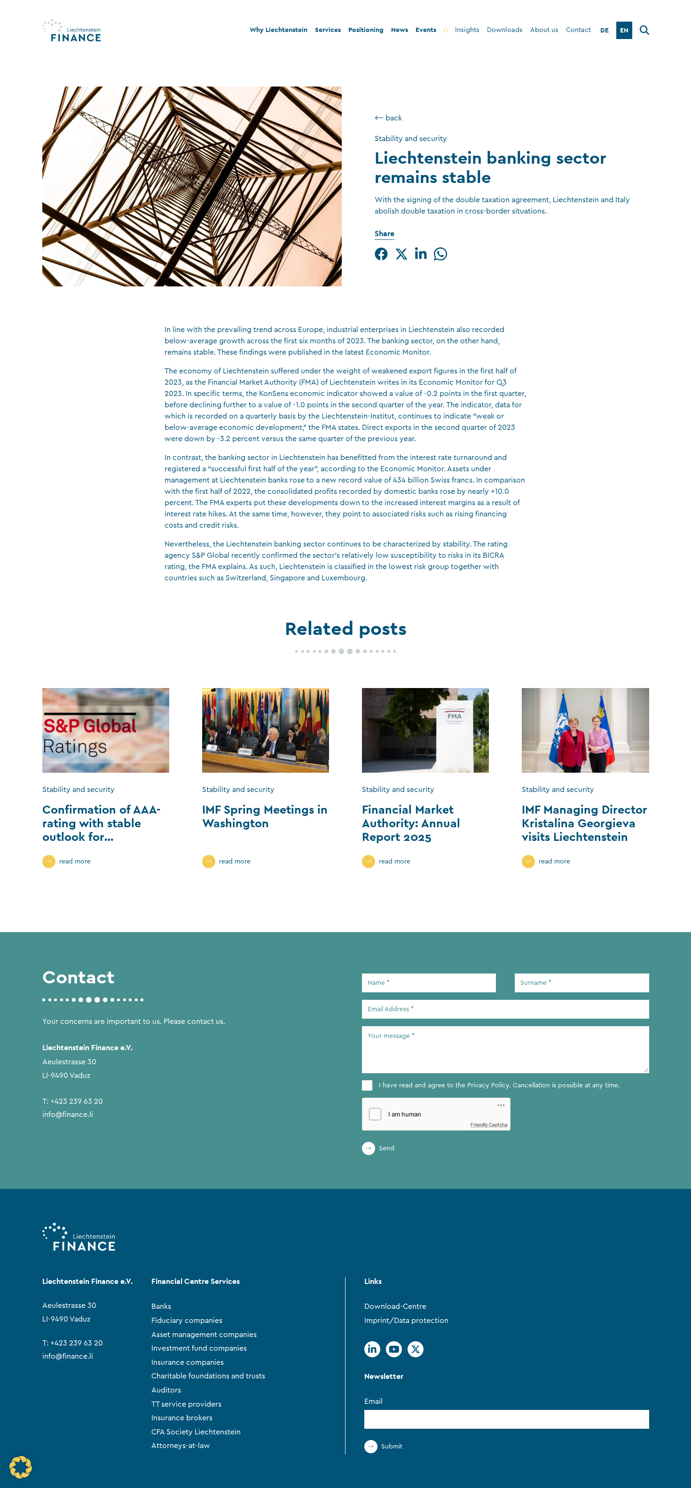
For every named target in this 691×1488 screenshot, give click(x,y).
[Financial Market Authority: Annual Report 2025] (425, 730)
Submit (391, 1446)
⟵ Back (388, 118)
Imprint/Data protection (406, 1320)
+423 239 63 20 (76, 1101)
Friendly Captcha (489, 1124)
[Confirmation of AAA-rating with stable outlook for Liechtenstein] (105, 730)
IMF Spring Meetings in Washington (265, 816)
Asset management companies (204, 1334)
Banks (161, 1306)
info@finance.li (67, 1114)
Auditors (166, 1390)
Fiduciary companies (186, 1320)
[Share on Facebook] (381, 254)
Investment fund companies (199, 1348)
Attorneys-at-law (180, 1445)
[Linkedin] (372, 1349)
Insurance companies (187, 1362)
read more (75, 861)
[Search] (644, 31)
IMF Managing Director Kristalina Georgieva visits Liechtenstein (584, 823)
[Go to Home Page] (71, 30)
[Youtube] (394, 1349)
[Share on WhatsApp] (440, 254)
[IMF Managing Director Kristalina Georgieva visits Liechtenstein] (585, 730)
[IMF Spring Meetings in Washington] (265, 730)
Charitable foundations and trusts (208, 1376)
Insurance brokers (181, 1418)
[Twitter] (416, 1349)
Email (373, 1401)
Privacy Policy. (489, 1085)
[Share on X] (401, 254)
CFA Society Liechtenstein (196, 1432)
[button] (20, 1467)
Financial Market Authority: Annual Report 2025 (411, 823)
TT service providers (186, 1404)
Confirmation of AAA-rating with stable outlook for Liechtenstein (101, 829)
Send (386, 1148)
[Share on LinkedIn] (421, 254)
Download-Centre (395, 1306)
